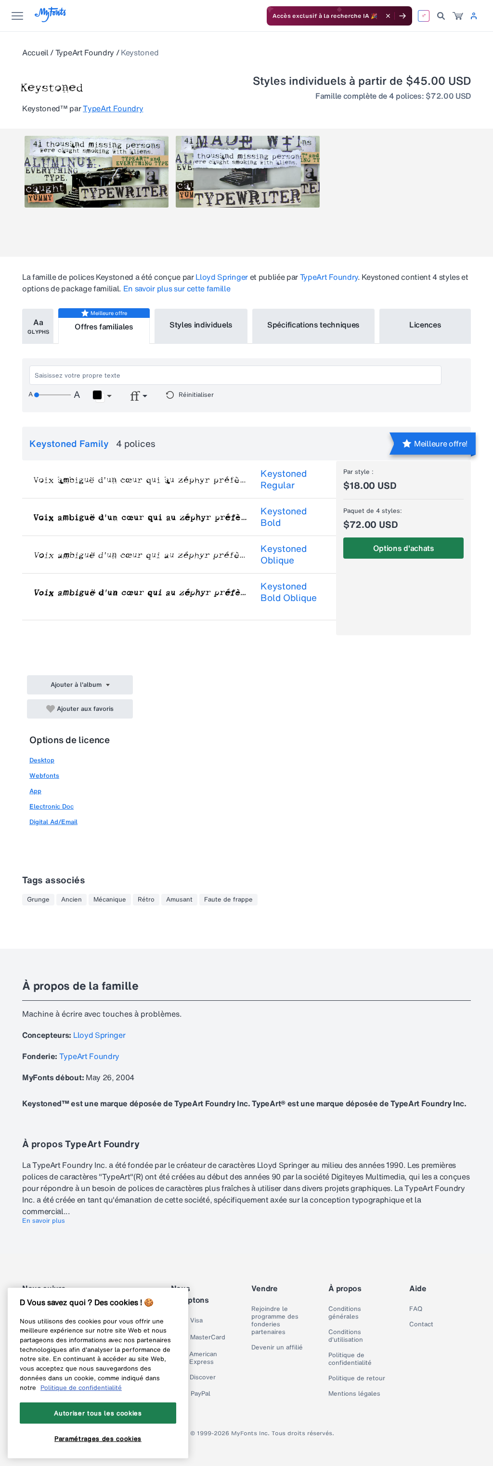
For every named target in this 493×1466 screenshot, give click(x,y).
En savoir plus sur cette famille (177, 288)
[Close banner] (388, 16)
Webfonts (44, 775)
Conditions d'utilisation (345, 1336)
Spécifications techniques (313, 324)
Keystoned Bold (283, 516)
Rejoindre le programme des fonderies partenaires (274, 1320)
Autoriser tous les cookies (98, 1413)
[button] (102, 396)
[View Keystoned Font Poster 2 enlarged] (248, 172)
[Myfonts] (51, 19)
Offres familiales (104, 326)
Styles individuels (201, 324)
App (35, 791)
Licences (425, 324)
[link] (458, 16)
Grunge (38, 899)
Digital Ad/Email (53, 821)
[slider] (52, 394)
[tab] (37, 326)
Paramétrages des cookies (98, 1438)
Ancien (71, 899)
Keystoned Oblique (283, 554)
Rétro (146, 899)
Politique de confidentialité (350, 1359)
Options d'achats (403, 548)
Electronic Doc (51, 806)
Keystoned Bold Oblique (288, 591)
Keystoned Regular (283, 479)
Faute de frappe (228, 899)
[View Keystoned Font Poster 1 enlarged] (97, 172)
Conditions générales (344, 1313)
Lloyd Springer (221, 277)
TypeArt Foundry (84, 52)
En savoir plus (43, 1221)
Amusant (179, 899)
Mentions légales (354, 1394)
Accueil (35, 52)
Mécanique (109, 899)
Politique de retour (356, 1378)
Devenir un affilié (277, 1347)
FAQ (415, 1309)
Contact (421, 1324)
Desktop (41, 760)
